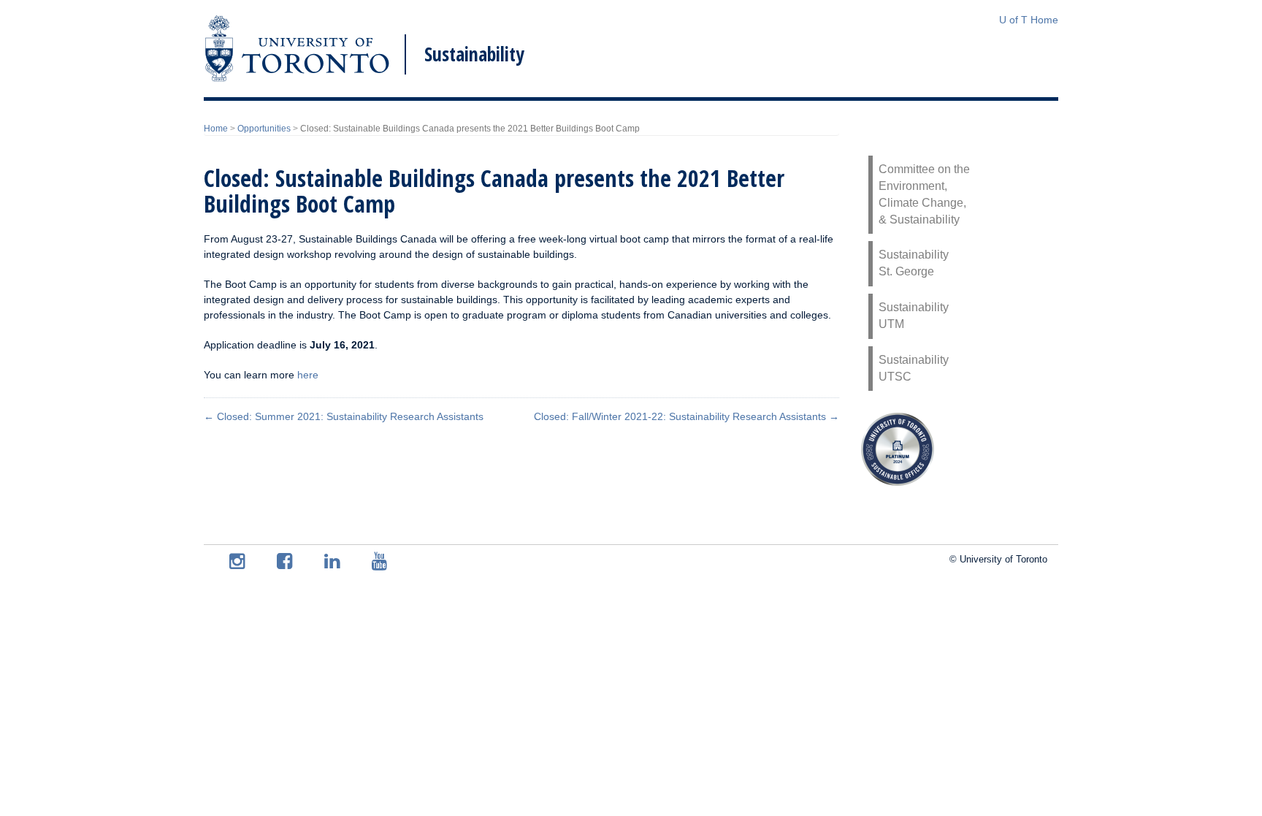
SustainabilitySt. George (914, 263)
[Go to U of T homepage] (297, 49)
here (307, 375)
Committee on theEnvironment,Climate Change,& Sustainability (924, 194)
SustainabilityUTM (914, 315)
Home (216, 128)
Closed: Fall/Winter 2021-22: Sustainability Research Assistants (686, 416)
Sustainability (474, 54)
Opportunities (264, 128)
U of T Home (1028, 20)
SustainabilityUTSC (914, 368)
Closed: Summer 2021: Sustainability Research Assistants (343, 416)
